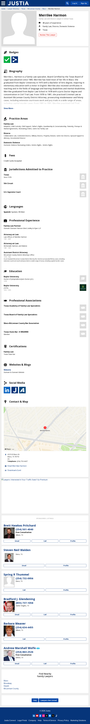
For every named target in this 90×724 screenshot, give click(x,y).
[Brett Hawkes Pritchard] (9, 532)
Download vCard (14, 470)
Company (32, 720)
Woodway (8, 683)
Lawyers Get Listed (49, 700)
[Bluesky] (50, 715)
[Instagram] (43, 715)
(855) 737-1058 (24, 602)
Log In (74, 3)
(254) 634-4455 (24, 627)
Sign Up (84, 3)
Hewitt (6, 686)
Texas (23, 9)
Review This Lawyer (48, 35)
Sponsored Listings (45, 518)
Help (39, 720)
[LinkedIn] (34, 715)
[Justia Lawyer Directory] (18, 3)
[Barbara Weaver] (9, 631)
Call (45, 541)
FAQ (35, 700)
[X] (53, 715)
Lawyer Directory (13, 9)
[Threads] (46, 715)
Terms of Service (49, 720)
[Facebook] (40, 715)
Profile (73, 541)
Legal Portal (22, 720)
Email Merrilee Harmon (17, 466)
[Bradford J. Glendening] (9, 606)
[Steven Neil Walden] (9, 557)
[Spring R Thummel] (9, 582)
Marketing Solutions (78, 720)
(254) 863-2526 (24, 651)
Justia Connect (10, 720)
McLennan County (33, 9)
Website (7, 370)
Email (17, 541)
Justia (3, 9)
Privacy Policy (63, 720)
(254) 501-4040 (24, 529)
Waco (44, 9)
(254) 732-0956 (24, 578)
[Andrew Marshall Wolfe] (9, 655)
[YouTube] (37, 715)
